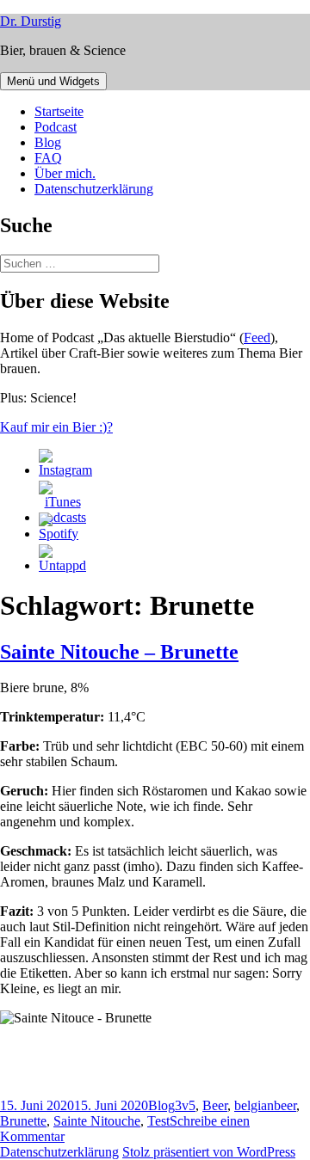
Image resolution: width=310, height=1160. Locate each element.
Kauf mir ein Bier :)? (56, 427)
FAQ (48, 157)
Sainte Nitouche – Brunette (119, 652)
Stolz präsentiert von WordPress (208, 1152)
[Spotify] (58, 533)
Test (158, 1121)
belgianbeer (265, 1105)
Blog (47, 142)
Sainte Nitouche (96, 1121)
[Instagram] (65, 470)
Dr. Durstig (30, 21)
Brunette (23, 1121)
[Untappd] (62, 565)
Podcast (55, 127)
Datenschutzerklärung (93, 188)
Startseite (59, 111)
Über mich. (65, 173)
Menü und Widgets (53, 81)
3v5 (185, 1105)
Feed (257, 337)
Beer (214, 1105)
